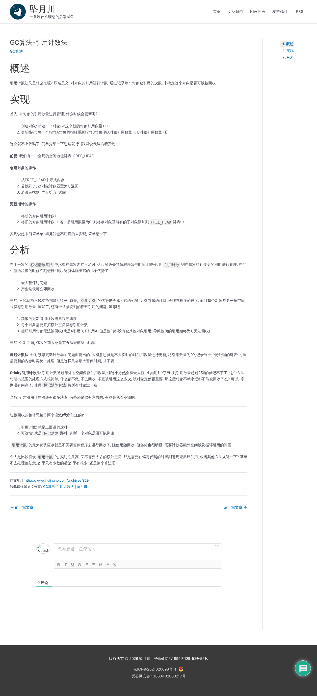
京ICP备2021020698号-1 (154, 669)
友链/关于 (280, 11)
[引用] (100, 565)
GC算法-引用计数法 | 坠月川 (65, 487)
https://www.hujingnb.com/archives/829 (57, 480)
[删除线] (79, 565)
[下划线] (72, 565)
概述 (289, 44)
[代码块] (107, 565)
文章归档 (235, 11)
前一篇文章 (21, 507)
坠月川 (42, 9)
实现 (290, 50)
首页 (216, 11)
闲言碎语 (257, 11)
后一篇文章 (235, 507)
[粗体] (58, 565)
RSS (299, 11)
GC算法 (16, 51)
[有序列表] (86, 565)
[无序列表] (93, 565)
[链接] (114, 565)
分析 (290, 57)
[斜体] (65, 565)
